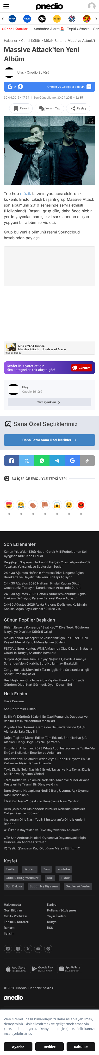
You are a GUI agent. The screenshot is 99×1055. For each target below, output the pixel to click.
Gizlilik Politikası (15, 916)
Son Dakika (14, 886)
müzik (25, 193)
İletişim (9, 933)
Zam (46, 869)
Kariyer (52, 904)
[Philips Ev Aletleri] (27, 18)
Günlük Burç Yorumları (22, 878)
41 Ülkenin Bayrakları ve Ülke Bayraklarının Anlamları (42, 830)
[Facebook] (18, 949)
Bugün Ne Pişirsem (44, 886)
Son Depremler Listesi (20, 709)
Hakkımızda (12, 904)
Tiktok (65, 878)
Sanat (59, 40)
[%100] (57, 18)
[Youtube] (38, 949)
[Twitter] (28, 949)
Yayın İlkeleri (56, 916)
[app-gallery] (70, 969)
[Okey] (42, 18)
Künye (52, 922)
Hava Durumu (14, 701)
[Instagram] (8, 949)
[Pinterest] (48, 949)
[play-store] (43, 969)
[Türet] (86, 18)
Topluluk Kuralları (16, 922)
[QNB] (71, 18)
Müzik (49, 40)
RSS (50, 927)
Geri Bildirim (13, 910)
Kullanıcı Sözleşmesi (62, 910)
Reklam (9, 927)
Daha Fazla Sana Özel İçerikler (46, 440)
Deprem (30, 869)
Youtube (63, 869)
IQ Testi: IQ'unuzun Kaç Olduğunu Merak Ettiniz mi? (42, 848)
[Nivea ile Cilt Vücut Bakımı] (12, 18)
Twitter (11, 869)
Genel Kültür (30, 40)
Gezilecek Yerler (78, 886)
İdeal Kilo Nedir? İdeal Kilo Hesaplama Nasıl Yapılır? (41, 801)
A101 (50, 878)
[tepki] (9, 505)
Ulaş (33, 72)
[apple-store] (17, 969)
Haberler (10, 40)
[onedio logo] (46, 997)
